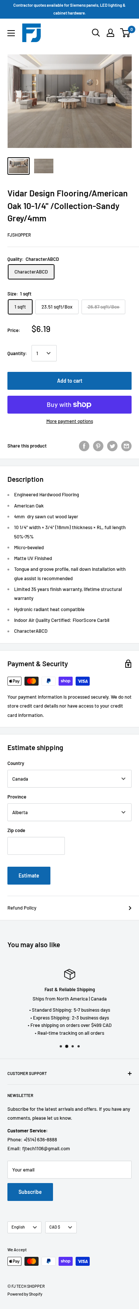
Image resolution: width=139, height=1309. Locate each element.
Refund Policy (21, 908)
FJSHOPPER (19, 234)
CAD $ (54, 1226)
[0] (125, 32)
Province (16, 797)
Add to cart (69, 380)
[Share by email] (126, 446)
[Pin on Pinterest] (98, 446)
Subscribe (30, 1192)
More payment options (69, 421)
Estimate (29, 875)
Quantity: (17, 353)
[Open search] (96, 33)
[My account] (110, 33)
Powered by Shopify (24, 1293)
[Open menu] (11, 33)
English (18, 1226)
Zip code (16, 830)
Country (15, 763)
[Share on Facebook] (84, 446)
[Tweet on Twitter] (112, 446)
